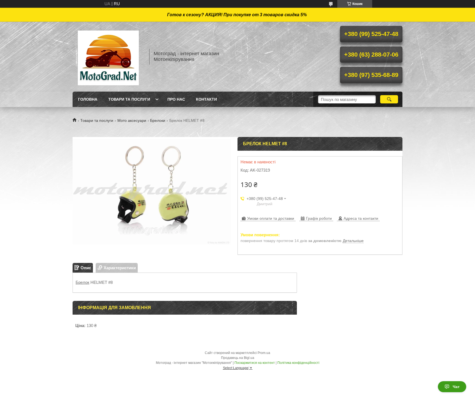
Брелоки (157, 120)
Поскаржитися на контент (254, 363)
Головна (87, 99)
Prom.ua (264, 353)
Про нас (176, 99)
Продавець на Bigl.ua (237, 358)
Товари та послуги (129, 99)
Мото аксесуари (131, 120)
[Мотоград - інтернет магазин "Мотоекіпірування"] (108, 57)
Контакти (206, 99)
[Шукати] (389, 99)
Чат (456, 386)
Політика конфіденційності (298, 363)
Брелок (82, 282)
